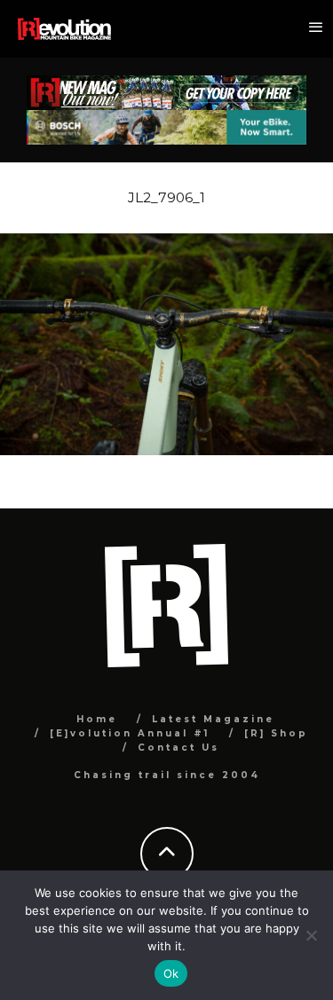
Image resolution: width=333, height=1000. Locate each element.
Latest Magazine (213, 719)
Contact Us (178, 747)
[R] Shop (276, 733)
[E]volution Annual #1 (130, 733)
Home (96, 719)
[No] (311, 935)
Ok (171, 973)
